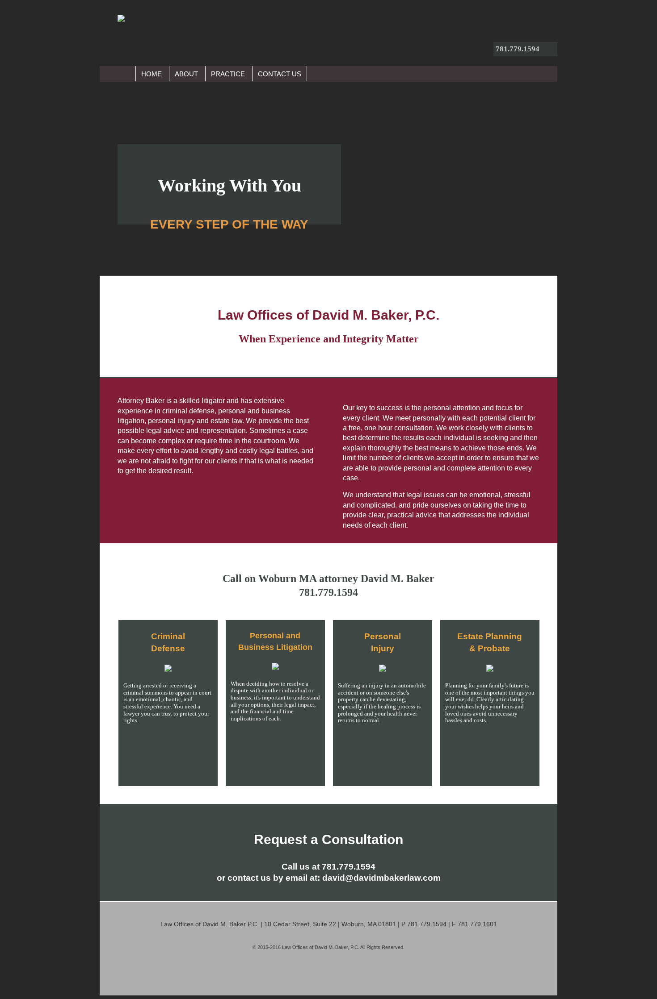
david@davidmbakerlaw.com (381, 877)
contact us (279, 74)
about (186, 74)
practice (228, 74)
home (151, 74)
